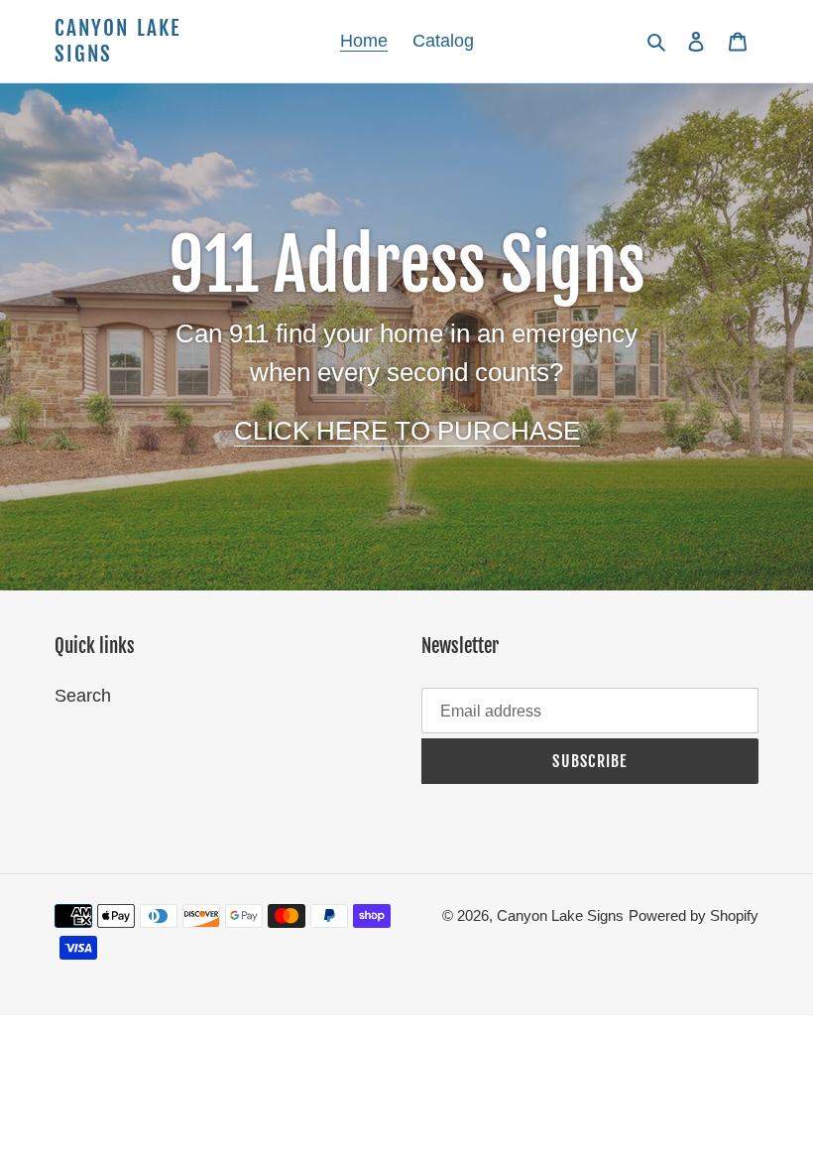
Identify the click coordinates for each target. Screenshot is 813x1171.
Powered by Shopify (693, 915)
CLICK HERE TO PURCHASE (407, 431)
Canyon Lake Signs (117, 40)
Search (83, 696)
